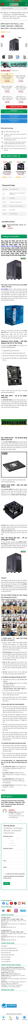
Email (5, 867)
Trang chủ (5, 12)
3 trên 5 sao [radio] (7, 840)
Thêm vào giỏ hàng (16, 107)
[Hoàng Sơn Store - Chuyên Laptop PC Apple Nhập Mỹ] (14, 4)
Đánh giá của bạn (8, 836)
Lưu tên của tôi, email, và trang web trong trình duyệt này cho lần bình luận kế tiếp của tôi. (14, 876)
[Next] (26, 45)
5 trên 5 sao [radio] (7, 845)
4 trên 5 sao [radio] (7, 843)
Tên (4, 860)
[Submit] (25, 8)
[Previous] (2, 45)
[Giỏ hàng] (26, 4)
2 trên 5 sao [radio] (14, 838)
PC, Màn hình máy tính (15, 12)
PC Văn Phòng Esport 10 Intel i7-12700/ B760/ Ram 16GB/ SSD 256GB (7, 172)
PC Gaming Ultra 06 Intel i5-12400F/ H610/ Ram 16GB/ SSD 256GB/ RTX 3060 (21, 172)
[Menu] (2, 4)
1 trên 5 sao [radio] (6, 838)
